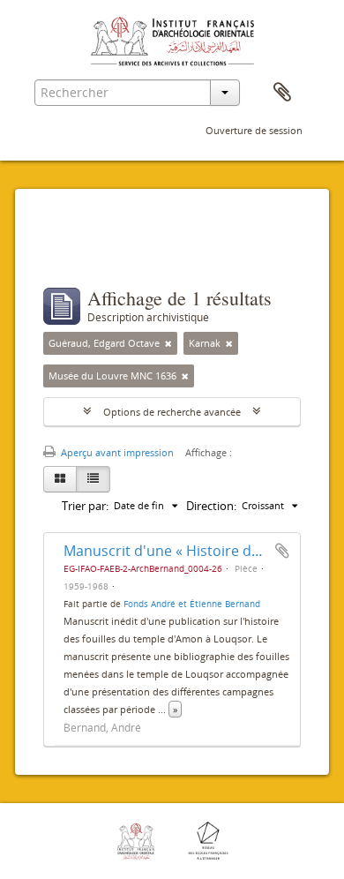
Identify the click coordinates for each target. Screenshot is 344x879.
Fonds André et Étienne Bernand (191, 603)
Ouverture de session (254, 130)
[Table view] (93, 479)
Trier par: (85, 506)
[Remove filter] (168, 343)
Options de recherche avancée (172, 411)
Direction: (211, 506)
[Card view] (60, 479)
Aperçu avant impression (116, 452)
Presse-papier (282, 93)
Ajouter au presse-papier (282, 551)
